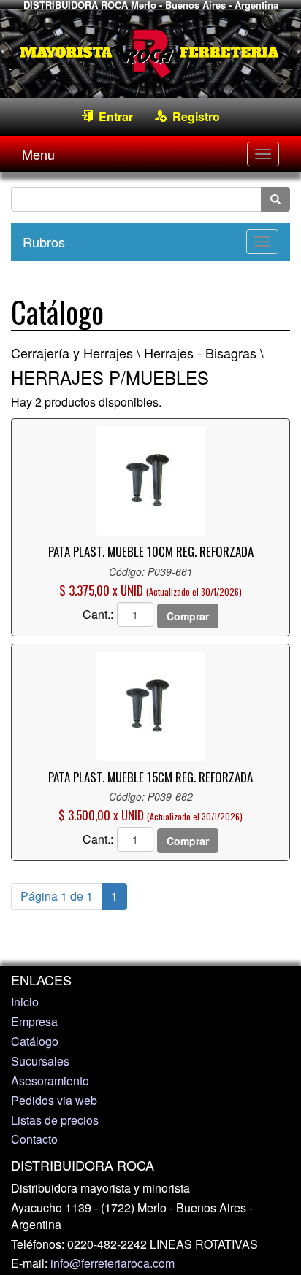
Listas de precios (55, 1120)
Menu (38, 154)
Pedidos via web (54, 1100)
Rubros (44, 241)
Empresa (34, 1021)
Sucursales (40, 1060)
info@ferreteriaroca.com (112, 1263)
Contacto (34, 1138)
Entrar (113, 116)
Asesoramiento (50, 1080)
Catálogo (34, 1041)
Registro (193, 116)
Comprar (188, 616)
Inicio (25, 1001)
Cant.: (98, 614)
